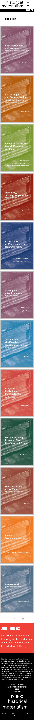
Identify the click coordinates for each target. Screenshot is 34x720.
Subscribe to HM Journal (17, 685)
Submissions (17, 691)
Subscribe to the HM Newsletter (17, 687)
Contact (17, 689)
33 (23, 619)
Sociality (17, 716)
